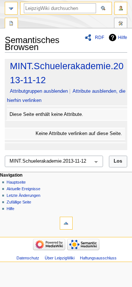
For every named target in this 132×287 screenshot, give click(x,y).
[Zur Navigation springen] (11, 8)
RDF (99, 37)
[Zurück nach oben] (66, 223)
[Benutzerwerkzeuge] (120, 8)
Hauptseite (16, 182)
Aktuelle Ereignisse (23, 189)
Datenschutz (27, 258)
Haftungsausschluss (98, 258)
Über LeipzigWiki (59, 258)
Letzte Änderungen (23, 195)
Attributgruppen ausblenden (39, 91)
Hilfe (122, 37)
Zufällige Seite (19, 202)
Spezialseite (11, 24)
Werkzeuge (120, 24)
